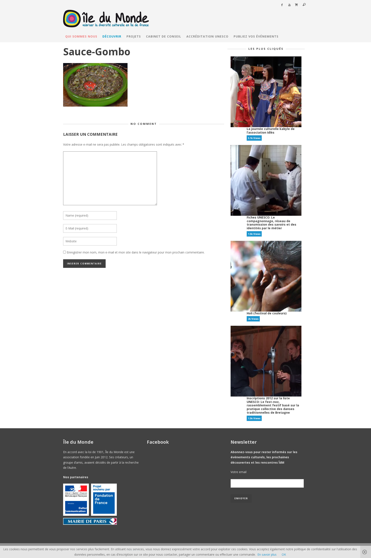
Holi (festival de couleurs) (267, 313)
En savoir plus (267, 554)
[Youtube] (289, 5)
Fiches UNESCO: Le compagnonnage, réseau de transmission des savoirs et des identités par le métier (271, 222)
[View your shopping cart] (296, 5)
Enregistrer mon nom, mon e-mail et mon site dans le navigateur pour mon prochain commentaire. (136, 252)
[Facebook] (282, 5)
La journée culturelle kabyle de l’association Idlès (271, 130)
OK (284, 554)
